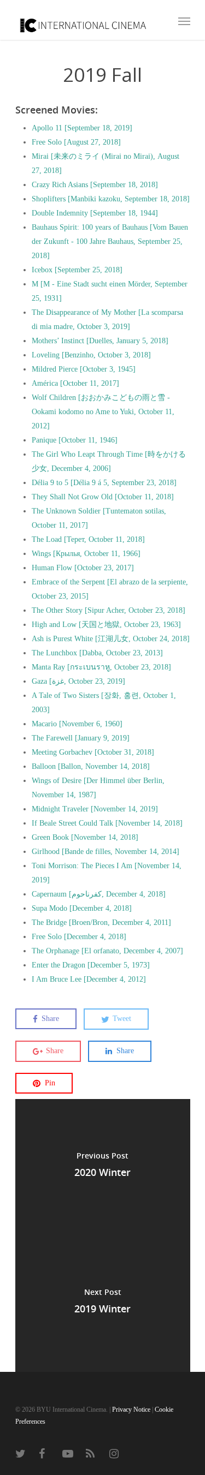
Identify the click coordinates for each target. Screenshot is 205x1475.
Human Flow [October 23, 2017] (83, 568)
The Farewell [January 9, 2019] (81, 738)
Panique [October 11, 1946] (75, 440)
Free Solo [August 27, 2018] (76, 142)
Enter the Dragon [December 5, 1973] (91, 965)
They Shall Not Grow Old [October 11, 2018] (103, 497)
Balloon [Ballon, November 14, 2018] (91, 766)
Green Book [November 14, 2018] (85, 837)
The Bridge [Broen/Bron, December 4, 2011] (101, 922)
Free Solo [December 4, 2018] (79, 937)
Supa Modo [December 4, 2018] (82, 908)
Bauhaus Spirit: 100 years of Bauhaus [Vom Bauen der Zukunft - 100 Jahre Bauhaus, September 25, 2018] (110, 241)
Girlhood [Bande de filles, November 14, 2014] (105, 851)
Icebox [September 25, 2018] (77, 270)
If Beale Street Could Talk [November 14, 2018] (107, 823)
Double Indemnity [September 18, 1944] (95, 213)
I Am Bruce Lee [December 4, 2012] (89, 979)
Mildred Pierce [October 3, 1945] (84, 369)
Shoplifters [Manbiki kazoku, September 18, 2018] (111, 199)
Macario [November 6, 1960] (77, 724)
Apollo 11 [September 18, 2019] (82, 128)
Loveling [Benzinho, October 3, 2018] (91, 355)
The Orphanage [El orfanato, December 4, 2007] (107, 951)
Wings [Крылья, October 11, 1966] (86, 554)
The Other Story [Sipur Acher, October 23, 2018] (108, 610)
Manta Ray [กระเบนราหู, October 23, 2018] (101, 667)
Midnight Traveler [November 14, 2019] (95, 809)
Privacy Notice (131, 1409)
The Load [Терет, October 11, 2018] (88, 539)
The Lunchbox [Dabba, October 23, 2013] (97, 653)
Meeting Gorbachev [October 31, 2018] (93, 752)
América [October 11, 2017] (75, 383)
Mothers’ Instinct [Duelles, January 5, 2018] (100, 341)
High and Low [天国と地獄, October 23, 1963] (106, 624)
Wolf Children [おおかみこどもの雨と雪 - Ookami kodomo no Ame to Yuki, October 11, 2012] (103, 411)
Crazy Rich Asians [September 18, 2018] (95, 185)
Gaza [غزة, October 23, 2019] (78, 681)
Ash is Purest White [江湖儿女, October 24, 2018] (111, 639)
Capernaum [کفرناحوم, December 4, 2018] (99, 894)
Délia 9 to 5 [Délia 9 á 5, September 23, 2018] (104, 483)
